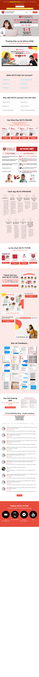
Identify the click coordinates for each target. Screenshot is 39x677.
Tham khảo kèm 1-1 (6, 262)
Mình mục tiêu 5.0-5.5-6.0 (6, 102)
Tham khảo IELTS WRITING (6, 138)
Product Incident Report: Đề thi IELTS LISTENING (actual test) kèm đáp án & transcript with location (22, 428)
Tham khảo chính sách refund (24, 263)
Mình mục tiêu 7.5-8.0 (6, 106)
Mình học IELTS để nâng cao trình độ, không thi (28, 110)
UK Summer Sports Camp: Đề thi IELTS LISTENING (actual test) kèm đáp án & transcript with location (21, 481)
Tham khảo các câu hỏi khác (10, 407)
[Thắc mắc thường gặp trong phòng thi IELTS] (3, 469)
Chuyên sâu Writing (19, 418)
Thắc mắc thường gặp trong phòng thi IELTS (16, 467)
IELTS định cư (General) (19, 419)
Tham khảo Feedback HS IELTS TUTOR (31, 296)
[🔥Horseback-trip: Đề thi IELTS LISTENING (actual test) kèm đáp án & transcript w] (3, 489)
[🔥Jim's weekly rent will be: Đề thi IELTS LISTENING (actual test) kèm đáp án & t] (3, 435)
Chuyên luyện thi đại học (19, 416)
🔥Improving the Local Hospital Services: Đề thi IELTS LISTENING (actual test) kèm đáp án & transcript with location (22, 475)
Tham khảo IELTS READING (24, 138)
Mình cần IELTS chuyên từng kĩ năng (8, 110)
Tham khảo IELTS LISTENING (33, 138)
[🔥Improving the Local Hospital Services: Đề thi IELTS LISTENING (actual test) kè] (3, 475)
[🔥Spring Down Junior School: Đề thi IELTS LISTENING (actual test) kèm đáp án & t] (3, 442)
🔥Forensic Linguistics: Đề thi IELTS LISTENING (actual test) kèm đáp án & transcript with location (22, 448)
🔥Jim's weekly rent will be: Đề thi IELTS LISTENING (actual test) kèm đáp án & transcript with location (21, 434)
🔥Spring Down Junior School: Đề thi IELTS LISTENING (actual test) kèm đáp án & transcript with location (22, 441)
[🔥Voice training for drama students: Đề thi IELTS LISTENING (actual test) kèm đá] (3, 455)
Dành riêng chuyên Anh (19, 417)
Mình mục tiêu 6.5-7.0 (24, 102)
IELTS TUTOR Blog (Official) (20, 415)
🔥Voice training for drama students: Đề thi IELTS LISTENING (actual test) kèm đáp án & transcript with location (21, 454)
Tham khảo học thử (33, 262)
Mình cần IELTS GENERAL (25, 106)
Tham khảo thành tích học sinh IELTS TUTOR (10, 285)
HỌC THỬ (35, 12)
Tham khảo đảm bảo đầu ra (15, 263)
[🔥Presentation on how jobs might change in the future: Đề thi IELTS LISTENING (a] (3, 462)
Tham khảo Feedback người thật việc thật (8, 321)
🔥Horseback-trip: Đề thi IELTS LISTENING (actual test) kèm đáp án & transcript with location (21, 488)
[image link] (3, 12)
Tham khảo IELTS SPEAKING (15, 138)
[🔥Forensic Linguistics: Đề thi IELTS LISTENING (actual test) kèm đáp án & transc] (3, 449)
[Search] (30, 12)
